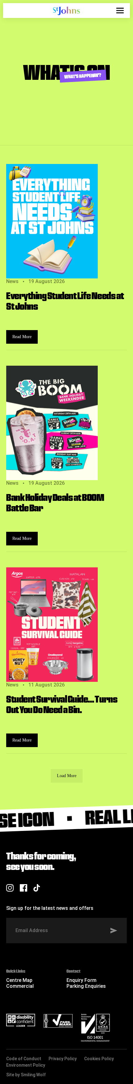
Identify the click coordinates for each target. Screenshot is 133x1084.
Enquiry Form (81, 980)
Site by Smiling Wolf (26, 1074)
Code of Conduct (23, 1058)
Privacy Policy (63, 1058)
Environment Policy (25, 1065)
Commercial (20, 986)
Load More (66, 775)
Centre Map (19, 980)
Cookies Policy (99, 1058)
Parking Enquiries (86, 986)
